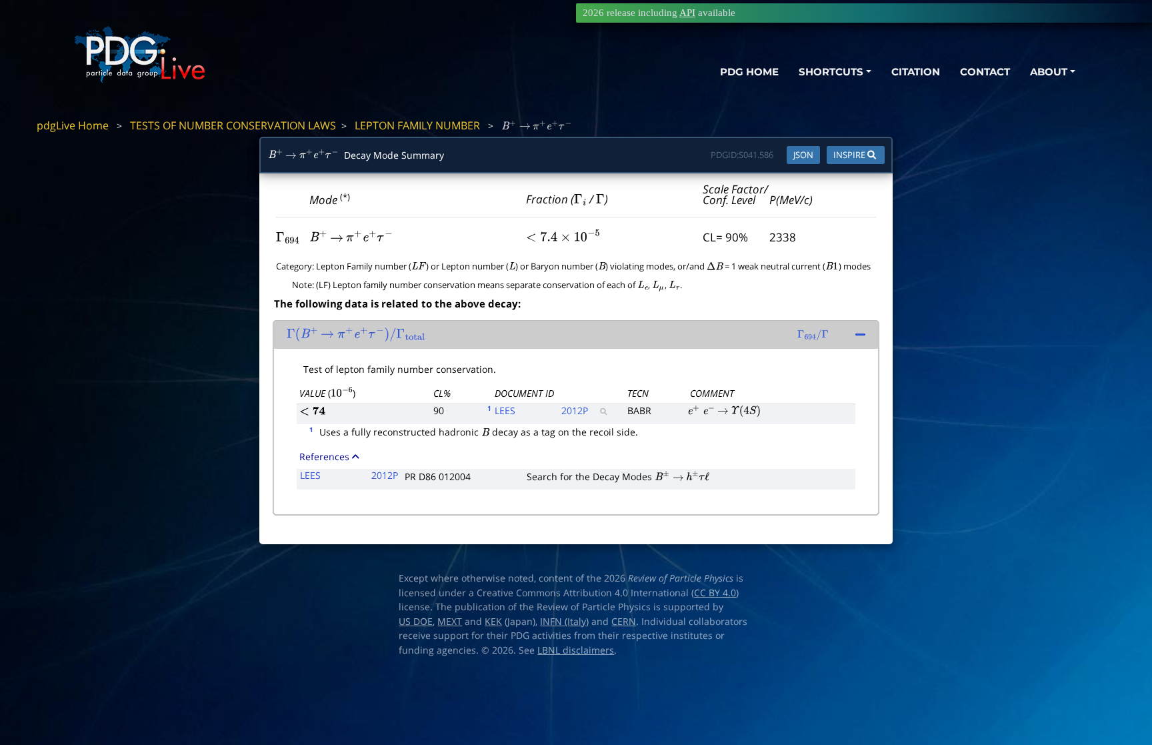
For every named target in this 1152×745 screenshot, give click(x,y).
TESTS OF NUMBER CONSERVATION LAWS (233, 125)
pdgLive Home (73, 125)
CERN (623, 622)
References (324, 456)
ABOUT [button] (1048, 71)
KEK (493, 622)
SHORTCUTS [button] (831, 71)
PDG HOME (749, 71)
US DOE (416, 622)
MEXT (449, 622)
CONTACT (985, 71)
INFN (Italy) (564, 622)
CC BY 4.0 (715, 593)
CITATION (915, 71)
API (687, 12)
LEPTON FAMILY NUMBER (417, 125)
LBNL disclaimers (575, 650)
